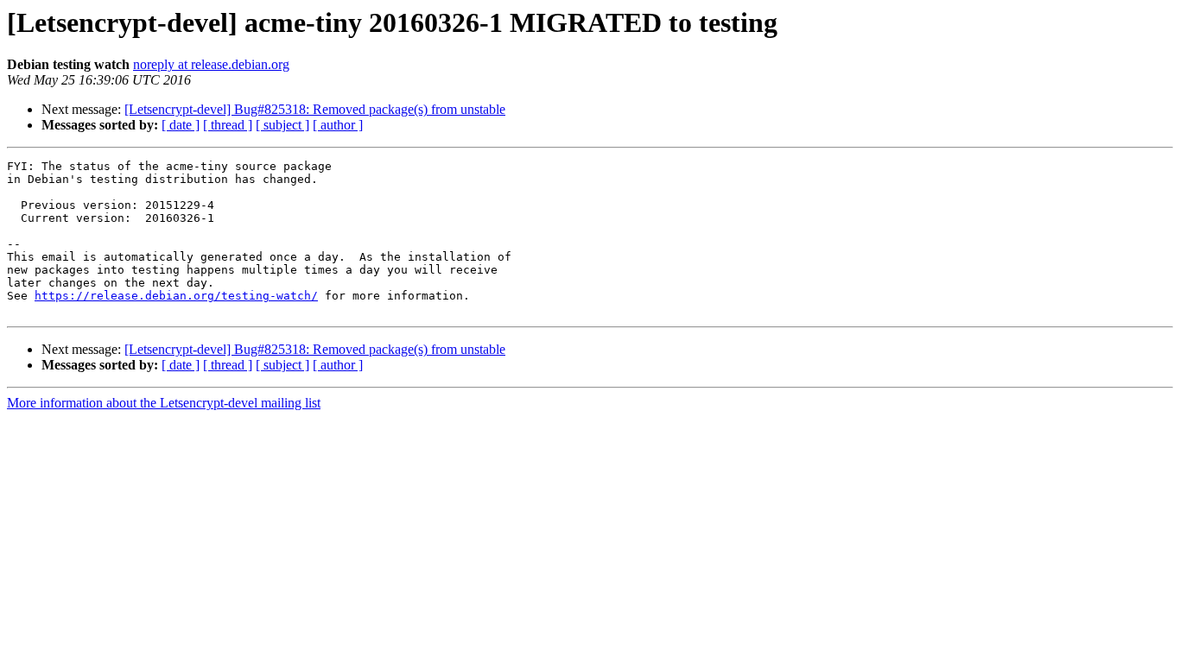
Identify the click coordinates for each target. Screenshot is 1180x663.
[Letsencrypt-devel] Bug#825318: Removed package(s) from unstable (314, 109)
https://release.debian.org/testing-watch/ (176, 295)
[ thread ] (227, 124)
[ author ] (338, 124)
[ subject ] (282, 124)
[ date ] (181, 124)
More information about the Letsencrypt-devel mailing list (163, 402)
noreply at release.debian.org (211, 64)
